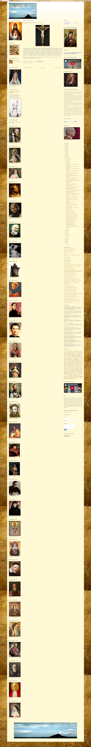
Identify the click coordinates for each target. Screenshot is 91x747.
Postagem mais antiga (57, 67)
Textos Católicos (74, 376)
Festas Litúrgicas (79, 361)
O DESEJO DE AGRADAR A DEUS (69, 335)
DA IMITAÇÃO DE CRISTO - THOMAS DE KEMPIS (72, 266)
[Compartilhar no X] (40, 61)
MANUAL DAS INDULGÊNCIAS (69, 276)
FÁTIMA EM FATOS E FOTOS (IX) (71, 215)
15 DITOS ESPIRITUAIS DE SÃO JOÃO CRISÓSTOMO (72, 310)
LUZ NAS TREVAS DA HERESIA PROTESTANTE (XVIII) (71, 192)
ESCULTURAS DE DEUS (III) (70, 211)
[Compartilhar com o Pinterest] (42, 61)
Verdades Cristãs (67, 377)
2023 (66, 148)
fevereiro (67, 235)
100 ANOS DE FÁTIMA (69, 185)
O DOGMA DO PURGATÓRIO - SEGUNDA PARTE (72, 301)
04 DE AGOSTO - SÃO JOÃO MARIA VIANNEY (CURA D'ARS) (71, 218)
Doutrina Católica (68, 359)
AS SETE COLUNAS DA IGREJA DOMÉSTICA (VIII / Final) (71, 222)
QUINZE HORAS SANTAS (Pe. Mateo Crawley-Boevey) (72, 264)
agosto (67, 163)
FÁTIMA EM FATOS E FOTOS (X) (71, 203)
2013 (66, 242)
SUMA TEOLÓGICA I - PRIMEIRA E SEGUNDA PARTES (73, 293)
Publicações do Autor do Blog (73, 372)
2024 (66, 147)
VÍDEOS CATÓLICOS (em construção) (70, 277)
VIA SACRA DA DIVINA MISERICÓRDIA (70, 274)
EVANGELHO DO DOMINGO (68, 323)
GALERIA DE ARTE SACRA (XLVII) (69, 339)
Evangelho (72, 360)
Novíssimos (72, 369)
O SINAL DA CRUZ (67, 284)
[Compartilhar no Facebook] (41, 61)
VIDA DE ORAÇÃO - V (67, 263)
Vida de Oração (79, 377)
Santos (70, 375)
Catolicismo (76, 354)
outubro (67, 160)
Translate (67, 24)
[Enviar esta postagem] (36, 61)
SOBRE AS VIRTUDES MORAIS (71, 174)
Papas (65, 371)
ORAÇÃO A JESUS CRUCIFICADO (71, 177)
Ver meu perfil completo (17, 61)
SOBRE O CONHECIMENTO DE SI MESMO (72, 190)
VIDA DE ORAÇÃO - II (67, 258)
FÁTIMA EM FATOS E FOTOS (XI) (71, 186)
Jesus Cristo (27, 62)
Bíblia (79, 352)
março (67, 234)
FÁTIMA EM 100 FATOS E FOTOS (69, 250)
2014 (66, 241)
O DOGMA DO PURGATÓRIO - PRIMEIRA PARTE (72, 299)
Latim (67, 366)
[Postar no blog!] (39, 61)
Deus (72, 358)
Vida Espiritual (68, 378)
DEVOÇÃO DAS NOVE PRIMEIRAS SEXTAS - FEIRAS (72, 280)
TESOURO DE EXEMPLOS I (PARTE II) (70, 290)
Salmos (65, 375)
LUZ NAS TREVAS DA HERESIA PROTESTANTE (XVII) (71, 225)
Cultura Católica (76, 356)
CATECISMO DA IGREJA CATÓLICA (69, 273)
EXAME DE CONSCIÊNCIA (68, 251)
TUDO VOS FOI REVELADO (68, 267)
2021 (66, 151)
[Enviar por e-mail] (38, 61)
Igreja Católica (67, 364)
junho (67, 230)
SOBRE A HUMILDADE (69, 209)
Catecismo (70, 354)
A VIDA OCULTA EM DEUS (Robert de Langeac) (71, 296)
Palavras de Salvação (75, 370)
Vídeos (74, 378)
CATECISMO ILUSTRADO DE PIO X (69, 248)
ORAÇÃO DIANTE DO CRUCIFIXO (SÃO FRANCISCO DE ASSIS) (72, 188)
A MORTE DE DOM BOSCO (68, 331)
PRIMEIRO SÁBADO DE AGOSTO (71, 216)
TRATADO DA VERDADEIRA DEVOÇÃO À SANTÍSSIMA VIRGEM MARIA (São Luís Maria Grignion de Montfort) (73, 271)
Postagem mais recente (27, 67)
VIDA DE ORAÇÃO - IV (67, 261)
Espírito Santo (79, 359)
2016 (66, 238)
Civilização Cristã (74, 355)
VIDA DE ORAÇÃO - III (67, 260)
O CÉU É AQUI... (68, 182)
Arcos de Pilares (17, 60)
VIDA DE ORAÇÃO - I (67, 257)
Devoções (77, 358)
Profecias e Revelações (77, 371)
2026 (66, 144)
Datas (65, 358)
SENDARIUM (18, 6)
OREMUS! (65, 253)
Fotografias (68, 362)
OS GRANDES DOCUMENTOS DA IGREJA (70, 287)
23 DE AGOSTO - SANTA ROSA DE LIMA (72, 179)
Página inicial (43, 67)
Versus (74, 377)
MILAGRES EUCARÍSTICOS (68, 302)
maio (67, 231)
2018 (66, 155)
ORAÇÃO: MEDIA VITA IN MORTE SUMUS (70, 306)
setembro (67, 161)
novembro (67, 159)
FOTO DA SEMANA (69, 206)
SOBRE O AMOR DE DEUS (68, 343)
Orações (31, 62)
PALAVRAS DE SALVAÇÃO (70, 212)
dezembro (67, 157)
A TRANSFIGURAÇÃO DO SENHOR (71, 213)
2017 (66, 156)
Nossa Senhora (79, 368)
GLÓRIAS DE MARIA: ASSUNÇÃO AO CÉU (72, 193)
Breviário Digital (67, 353)
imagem (73, 364)
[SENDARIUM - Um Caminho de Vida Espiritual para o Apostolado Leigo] (45, 738)
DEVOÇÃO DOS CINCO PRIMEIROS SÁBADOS (71, 279)
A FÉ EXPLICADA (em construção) (69, 269)
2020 (66, 152)
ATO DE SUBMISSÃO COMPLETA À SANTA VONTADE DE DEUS (73, 181)
